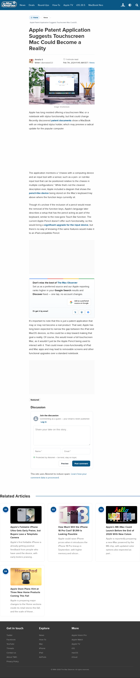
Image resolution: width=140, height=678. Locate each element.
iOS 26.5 (80, 5)
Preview (64, 463)
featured (35, 399)
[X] (75, 312)
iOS (73, 648)
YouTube (10, 643)
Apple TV (68, 5)
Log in (44, 421)
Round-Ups (43, 5)
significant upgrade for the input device (66, 225)
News (22, 5)
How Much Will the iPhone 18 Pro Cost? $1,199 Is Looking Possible (73, 530)
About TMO (12, 656)
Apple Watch (77, 639)
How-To (56, 5)
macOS (75, 652)
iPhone (42, 648)
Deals (32, 5)
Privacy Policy (13, 661)
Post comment (81, 463)
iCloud (74, 656)
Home (35, 17)
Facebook (11, 639)
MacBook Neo (95, 5)
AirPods (42, 656)
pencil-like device (39, 193)
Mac (41, 643)
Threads (10, 648)
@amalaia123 (47, 62)
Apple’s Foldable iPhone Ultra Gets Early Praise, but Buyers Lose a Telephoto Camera (25, 532)
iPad (41, 652)
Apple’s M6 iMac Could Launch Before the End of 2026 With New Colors (120, 530)
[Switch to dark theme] (130, 5)
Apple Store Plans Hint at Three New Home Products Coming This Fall (25, 592)
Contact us (11, 652)
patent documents (61, 120)
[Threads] (81, 312)
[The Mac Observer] (9, 5)
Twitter (9, 635)
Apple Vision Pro (79, 635)
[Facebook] (88, 312)
